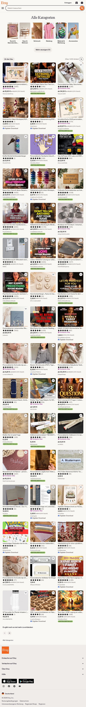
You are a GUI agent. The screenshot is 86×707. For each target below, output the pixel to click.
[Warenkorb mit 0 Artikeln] (82, 2)
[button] (8, 693)
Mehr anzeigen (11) (43, 50)
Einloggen (68, 3)
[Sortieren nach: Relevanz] (81, 59)
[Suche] (82, 8)
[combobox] (42, 8)
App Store (9, 681)
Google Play (26, 681)
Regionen (42, 704)
